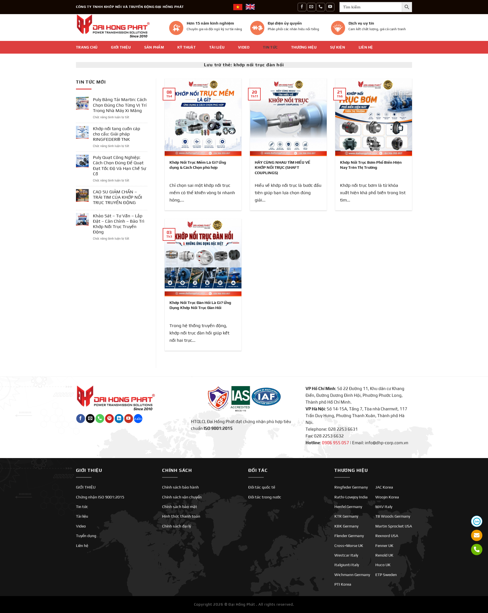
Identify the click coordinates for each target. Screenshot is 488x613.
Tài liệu (217, 47)
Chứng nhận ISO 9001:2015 (100, 497)
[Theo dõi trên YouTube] (330, 7)
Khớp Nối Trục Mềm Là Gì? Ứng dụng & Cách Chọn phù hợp (197, 165)
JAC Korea (384, 487)
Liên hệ (366, 47)
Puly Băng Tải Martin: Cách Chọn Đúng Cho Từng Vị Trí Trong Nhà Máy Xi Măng (120, 105)
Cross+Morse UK (348, 545)
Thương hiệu (304, 47)
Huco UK (383, 564)
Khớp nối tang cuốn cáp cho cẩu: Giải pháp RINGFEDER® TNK (116, 134)
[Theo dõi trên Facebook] (302, 7)
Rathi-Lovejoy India (351, 497)
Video (243, 47)
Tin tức (270, 47)
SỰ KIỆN (337, 47)
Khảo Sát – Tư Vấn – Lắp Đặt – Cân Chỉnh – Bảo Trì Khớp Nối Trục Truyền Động (118, 224)
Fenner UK (384, 545)
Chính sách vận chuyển (182, 497)
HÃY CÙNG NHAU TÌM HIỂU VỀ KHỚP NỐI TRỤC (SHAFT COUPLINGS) (282, 167)
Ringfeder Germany (351, 487)
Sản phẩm (154, 47)
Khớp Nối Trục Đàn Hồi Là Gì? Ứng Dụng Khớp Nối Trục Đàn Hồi (200, 305)
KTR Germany (346, 516)
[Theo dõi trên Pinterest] (109, 418)
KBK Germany (346, 526)
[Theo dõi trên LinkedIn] (119, 418)
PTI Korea (342, 584)
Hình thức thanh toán (181, 516)
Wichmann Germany (352, 574)
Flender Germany (349, 535)
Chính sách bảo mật (179, 506)
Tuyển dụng (86, 535)
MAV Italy (383, 506)
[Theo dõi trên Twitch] (138, 418)
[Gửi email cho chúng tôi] (311, 7)
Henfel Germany (348, 506)
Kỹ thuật (186, 47)
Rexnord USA (386, 535)
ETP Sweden (386, 574)
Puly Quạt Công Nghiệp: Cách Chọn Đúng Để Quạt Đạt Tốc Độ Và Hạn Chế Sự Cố (119, 165)
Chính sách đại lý (176, 526)
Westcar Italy (346, 555)
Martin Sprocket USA (393, 526)
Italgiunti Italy (346, 564)
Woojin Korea (387, 497)
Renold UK (384, 555)
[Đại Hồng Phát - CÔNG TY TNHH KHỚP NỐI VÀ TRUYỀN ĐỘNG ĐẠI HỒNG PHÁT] (118, 27)
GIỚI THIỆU (121, 47)
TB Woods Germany (392, 516)
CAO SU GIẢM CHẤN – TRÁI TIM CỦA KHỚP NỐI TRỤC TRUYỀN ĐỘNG (117, 197)
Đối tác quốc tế (261, 487)
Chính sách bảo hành (180, 487)
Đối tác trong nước (264, 497)
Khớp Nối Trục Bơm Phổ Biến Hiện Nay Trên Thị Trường (371, 165)
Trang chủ (86, 47)
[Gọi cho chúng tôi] (320, 7)
